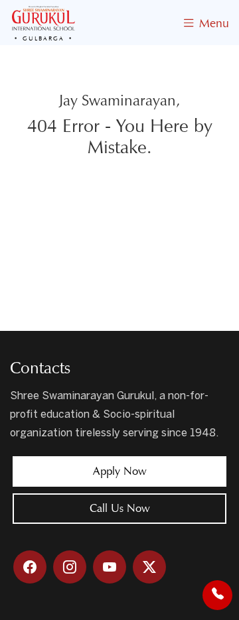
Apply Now (120, 471)
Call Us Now (120, 508)
